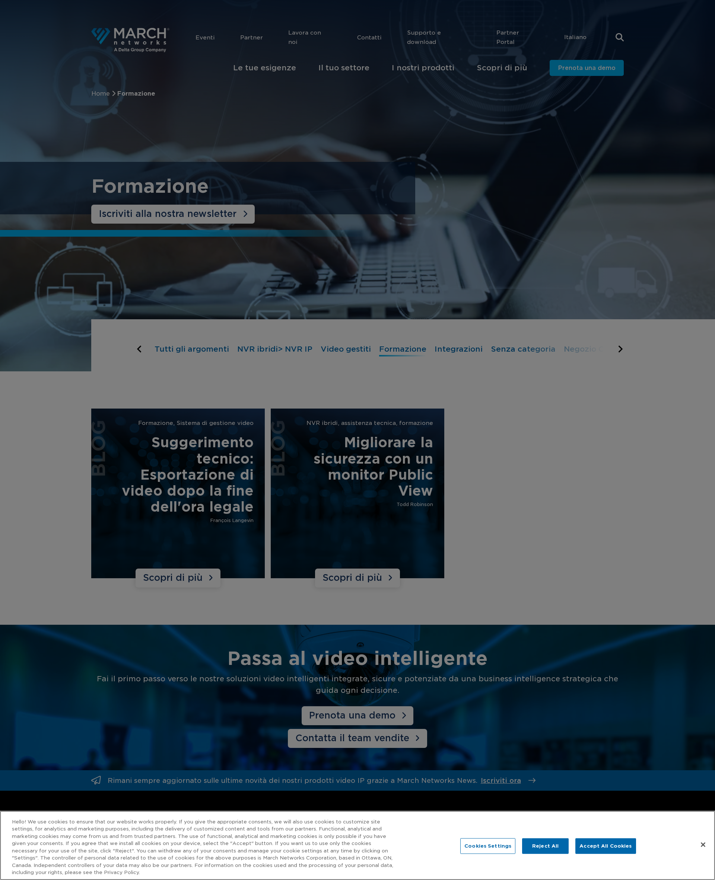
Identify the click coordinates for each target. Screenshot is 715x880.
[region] (357, 845)
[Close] (703, 844)
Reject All (545, 846)
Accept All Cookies (605, 846)
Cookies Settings (487, 846)
